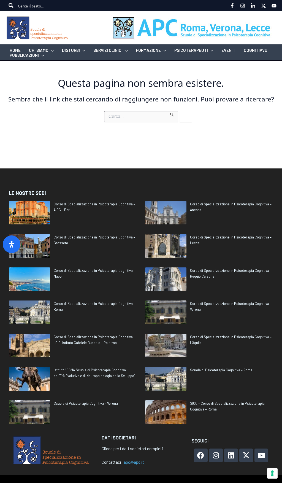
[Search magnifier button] (11, 5)
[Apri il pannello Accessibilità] (11, 244)
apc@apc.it (134, 462)
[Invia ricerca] (172, 114)
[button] (51, 50)
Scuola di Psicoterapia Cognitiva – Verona (86, 403)
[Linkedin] (253, 5)
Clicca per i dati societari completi (132, 448)
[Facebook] (232, 5)
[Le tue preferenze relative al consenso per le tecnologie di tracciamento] (272, 473)
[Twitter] (263, 5)
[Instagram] (242, 5)
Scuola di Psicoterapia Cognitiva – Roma (221, 369)
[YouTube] (274, 5)
